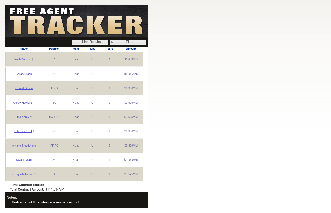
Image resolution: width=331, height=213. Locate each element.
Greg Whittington (22, 174)
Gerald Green (24, 88)
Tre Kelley (23, 116)
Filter (129, 42)
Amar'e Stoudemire (24, 145)
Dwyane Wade (24, 159)
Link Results (91, 42)
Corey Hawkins (23, 102)
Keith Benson (22, 59)
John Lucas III (23, 131)
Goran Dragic (24, 73)
